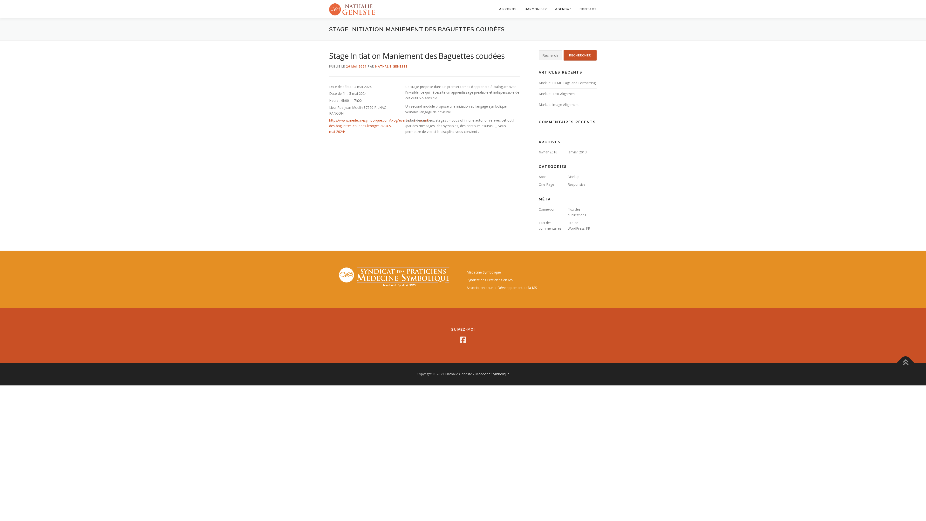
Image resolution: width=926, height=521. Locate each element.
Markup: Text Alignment (557, 93)
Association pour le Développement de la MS (502, 287)
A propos (508, 9)
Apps (542, 176)
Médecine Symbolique (484, 272)
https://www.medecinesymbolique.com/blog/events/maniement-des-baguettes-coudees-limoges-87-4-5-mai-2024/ (379, 126)
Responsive (577, 184)
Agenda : (563, 9)
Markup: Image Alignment (559, 104)
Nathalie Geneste (391, 66)
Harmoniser (536, 9)
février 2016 (548, 152)
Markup (573, 176)
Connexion (547, 209)
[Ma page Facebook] (463, 339)
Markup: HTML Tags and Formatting (567, 83)
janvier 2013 (577, 152)
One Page (546, 184)
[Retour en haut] (905, 362)
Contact (588, 9)
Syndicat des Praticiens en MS (490, 280)
